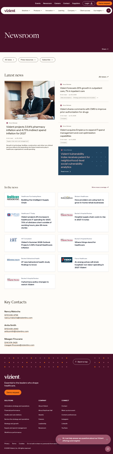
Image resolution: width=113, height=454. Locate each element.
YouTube (65, 428)
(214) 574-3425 (10, 342)
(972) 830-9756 (11, 315)
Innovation (49, 10)
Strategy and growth (11, 423)
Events (37, 3)
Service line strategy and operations (16, 419)
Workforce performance (12, 432)
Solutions (25, 10)
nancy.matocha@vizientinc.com (18, 318)
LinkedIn (65, 423)
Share (105, 49)
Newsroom (47, 3)
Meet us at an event (68, 410)
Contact (66, 3)
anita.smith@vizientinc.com (16, 331)
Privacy (6, 443)
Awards (41, 415)
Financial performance (12, 410)
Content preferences (69, 415)
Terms (14, 443)
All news (8, 60)
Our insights (98, 10)
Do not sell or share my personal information (42, 443)
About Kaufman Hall (45, 410)
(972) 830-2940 (11, 329)
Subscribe (46, 60)
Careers (57, 3)
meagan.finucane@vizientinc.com (19, 345)
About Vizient (43, 406)
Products (37, 10)
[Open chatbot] (108, 449)
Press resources (27, 60)
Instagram (65, 419)
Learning (61, 10)
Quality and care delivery (13, 415)
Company (71, 10)
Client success (85, 10)
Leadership (42, 423)
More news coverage (99, 187)
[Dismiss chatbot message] (107, 439)
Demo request (104, 3)
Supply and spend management (15, 428)
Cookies (21, 443)
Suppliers (76, 3)
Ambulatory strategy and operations (16, 406)
